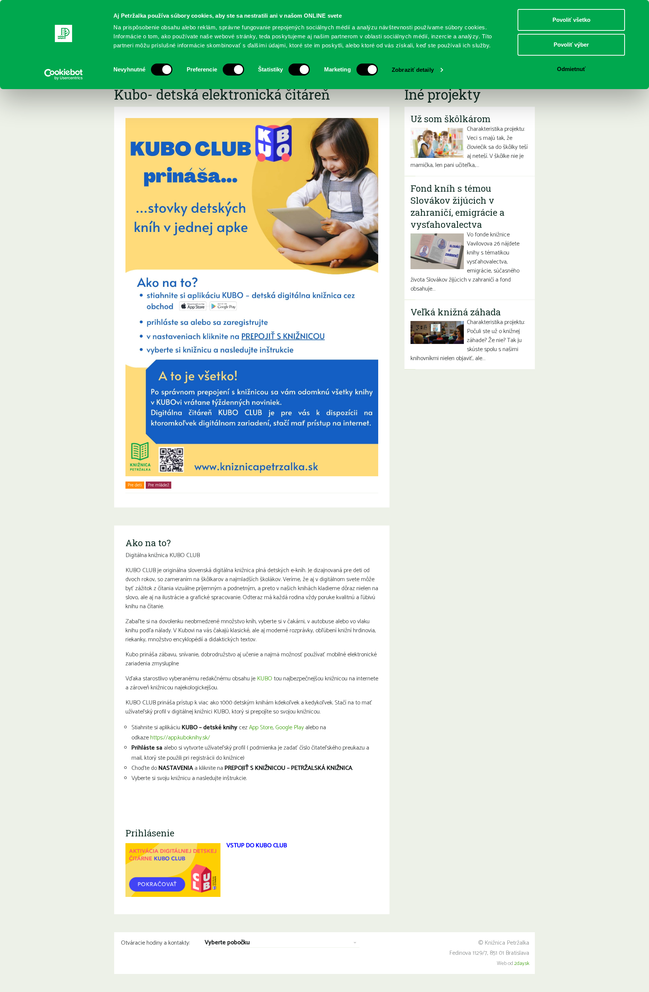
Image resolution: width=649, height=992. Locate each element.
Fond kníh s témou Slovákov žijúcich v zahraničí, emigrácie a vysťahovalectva (457, 206)
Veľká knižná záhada (456, 312)
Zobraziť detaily (413, 70)
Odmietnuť (571, 69)
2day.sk (521, 963)
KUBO (264, 679)
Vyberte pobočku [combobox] (227, 943)
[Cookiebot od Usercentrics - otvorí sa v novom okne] (64, 74)
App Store (261, 727)
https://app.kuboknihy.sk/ (180, 738)
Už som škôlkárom (451, 119)
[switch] (233, 70)
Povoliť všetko (571, 20)
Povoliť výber (571, 44)
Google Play (289, 727)
